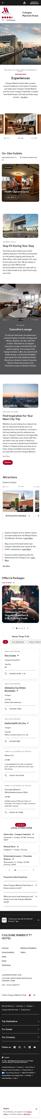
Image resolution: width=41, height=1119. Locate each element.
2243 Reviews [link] (10, 20)
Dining (4, 961)
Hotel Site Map (6, 1078)
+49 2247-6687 (14, 741)
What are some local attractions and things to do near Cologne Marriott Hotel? (18, 899)
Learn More (10, 197)
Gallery (23, 952)
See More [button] (24, 97)
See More (6, 566)
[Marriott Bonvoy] (33, 2)
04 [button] (22, 319)
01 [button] (19, 319)
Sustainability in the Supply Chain (12, 1075)
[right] (36, 487)
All (5, 642)
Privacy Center (27, 1070)
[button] (24, 3)
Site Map (28, 1075)
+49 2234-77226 (15, 709)
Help (15, 1078)
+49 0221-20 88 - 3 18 (17, 674)
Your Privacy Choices (12, 1073)
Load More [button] (20, 825)
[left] (6, 487)
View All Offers (7, 583)
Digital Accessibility (28, 1073)
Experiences (6, 965)
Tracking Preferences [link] (8, 1067)
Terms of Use (29, 1067)
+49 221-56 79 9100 (16, 775)
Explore (8, 462)
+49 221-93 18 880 (16, 812)
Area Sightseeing (18, 642)
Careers (20, 1067)
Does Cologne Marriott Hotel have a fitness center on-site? (18, 886)
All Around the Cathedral (16, 516)
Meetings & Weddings (28, 948)
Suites (4, 956)
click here (26, 1114)
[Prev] (6, 138)
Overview (5, 948)
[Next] (33, 138)
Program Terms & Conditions (11, 1070)
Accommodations (8, 952)
